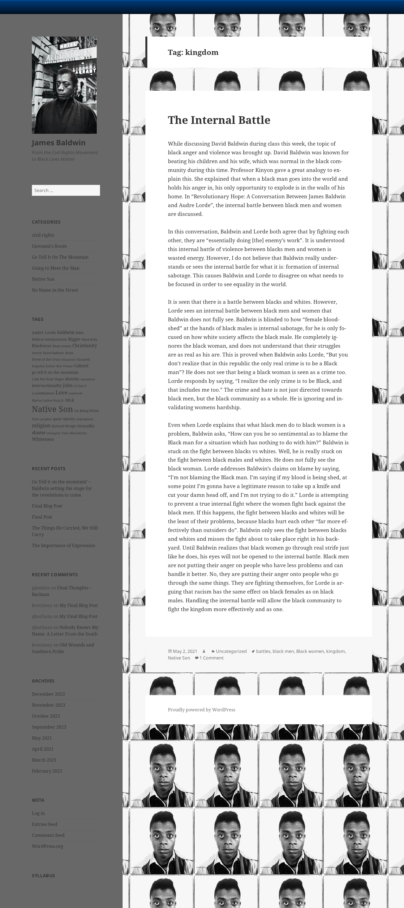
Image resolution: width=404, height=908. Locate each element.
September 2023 (49, 727)
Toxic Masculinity (74, 433)
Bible (80, 332)
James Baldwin (59, 142)
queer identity (64, 419)
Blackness (41, 345)
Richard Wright (64, 426)
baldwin (65, 332)
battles (263, 651)
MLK (69, 400)
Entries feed (44, 824)
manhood (75, 393)
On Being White (86, 410)
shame (39, 433)
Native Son (43, 279)
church (37, 353)
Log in (38, 813)
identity (72, 378)
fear (59, 366)
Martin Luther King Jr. (48, 400)
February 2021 (47, 771)
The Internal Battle (219, 119)
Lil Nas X (80, 386)
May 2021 (42, 738)
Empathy (38, 366)
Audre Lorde (44, 332)
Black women (61, 346)
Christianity (84, 345)
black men (283, 651)
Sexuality (86, 425)
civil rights (43, 235)
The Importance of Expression (63, 545)
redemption (84, 419)
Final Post (42, 517)
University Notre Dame (50, 7)
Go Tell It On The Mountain (60, 257)
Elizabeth (83, 359)
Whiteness (43, 439)
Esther (50, 366)
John (68, 385)
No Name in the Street (55, 290)
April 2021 (43, 749)
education (68, 359)
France (68, 366)
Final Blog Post (47, 506)
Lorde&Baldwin (43, 393)
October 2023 (46, 716)
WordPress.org (47, 846)
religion (41, 425)
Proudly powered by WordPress (201, 710)
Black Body (89, 339)
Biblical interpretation (49, 339)
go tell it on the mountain (55, 372)
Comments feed (48, 835)
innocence (88, 379)
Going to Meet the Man (55, 268)
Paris (35, 419)
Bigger (74, 339)
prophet (46, 419)
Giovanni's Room (49, 246)
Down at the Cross (46, 359)
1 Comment (212, 658)
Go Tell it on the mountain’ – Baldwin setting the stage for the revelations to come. (62, 488)
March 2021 (44, 760)
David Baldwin (53, 353)
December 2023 (48, 694)
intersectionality (47, 385)
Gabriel (81, 365)
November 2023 (48, 705)
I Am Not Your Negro (48, 379)
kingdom (335, 651)
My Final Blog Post (79, 605)
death (69, 353)
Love (62, 392)
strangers (53, 433)
